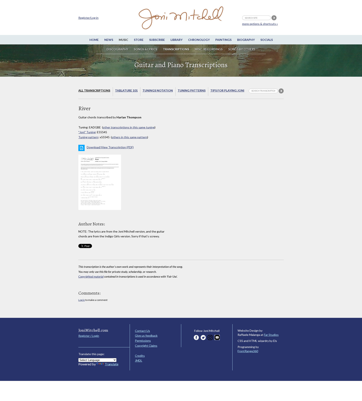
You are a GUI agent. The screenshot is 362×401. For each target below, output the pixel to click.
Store (139, 39)
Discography (117, 49)
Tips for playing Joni (227, 90)
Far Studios (271, 334)
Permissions (143, 340)
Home (94, 39)
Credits (140, 355)
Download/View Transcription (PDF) (110, 147)
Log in (81, 299)
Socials (266, 39)
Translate (111, 364)
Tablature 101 (126, 90)
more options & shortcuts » (260, 24)
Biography (246, 39)
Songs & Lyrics (145, 49)
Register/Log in (88, 17)
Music (123, 39)
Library (176, 39)
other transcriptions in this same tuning (129, 127)
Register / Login (88, 336)
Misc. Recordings (209, 49)
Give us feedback (146, 335)
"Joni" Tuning (87, 132)
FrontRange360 (248, 351)
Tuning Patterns (192, 90)
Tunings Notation (157, 90)
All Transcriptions (94, 90)
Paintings (223, 39)
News (108, 39)
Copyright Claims (146, 345)
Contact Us (142, 330)
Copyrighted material (90, 276)
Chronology (199, 39)
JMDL (138, 360)
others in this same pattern (129, 137)
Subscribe (157, 39)
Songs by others (241, 49)
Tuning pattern (88, 137)
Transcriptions (176, 49)
